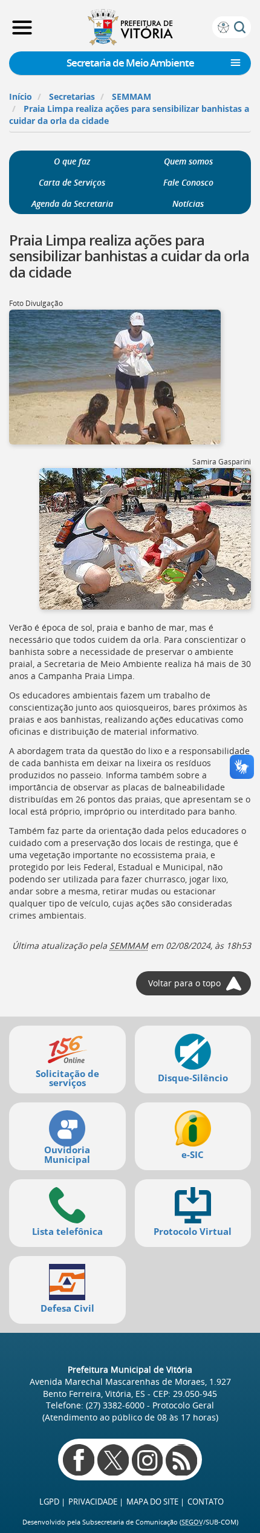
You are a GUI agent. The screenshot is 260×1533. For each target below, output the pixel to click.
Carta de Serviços (72, 182)
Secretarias (72, 96)
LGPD (49, 1501)
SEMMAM (131, 96)
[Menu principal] (22, 28)
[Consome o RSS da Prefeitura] (181, 1460)
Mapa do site (152, 1501)
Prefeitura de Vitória (130, 27)
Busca (239, 27)
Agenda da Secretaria (72, 203)
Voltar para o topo (184, 983)
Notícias (188, 203)
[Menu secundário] (235, 63)
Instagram (147, 1460)
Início (20, 96)
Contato (205, 1501)
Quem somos (188, 161)
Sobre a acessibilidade (223, 27)
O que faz (72, 161)
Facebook (78, 1460)
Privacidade (92, 1501)
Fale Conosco (188, 182)
